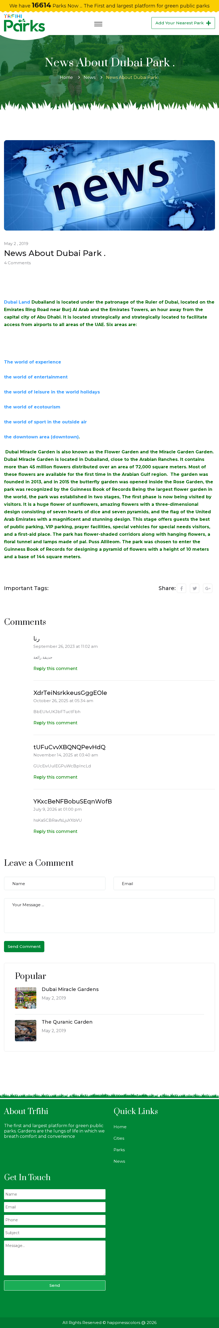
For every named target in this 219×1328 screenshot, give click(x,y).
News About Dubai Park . (132, 77)
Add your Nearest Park (179, 22)
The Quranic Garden (67, 1022)
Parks (119, 1149)
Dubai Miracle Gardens (70, 989)
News (89, 77)
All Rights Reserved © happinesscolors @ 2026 (109, 1322)
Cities (119, 1138)
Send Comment (24, 946)
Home (66, 77)
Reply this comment (55, 668)
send (54, 1285)
